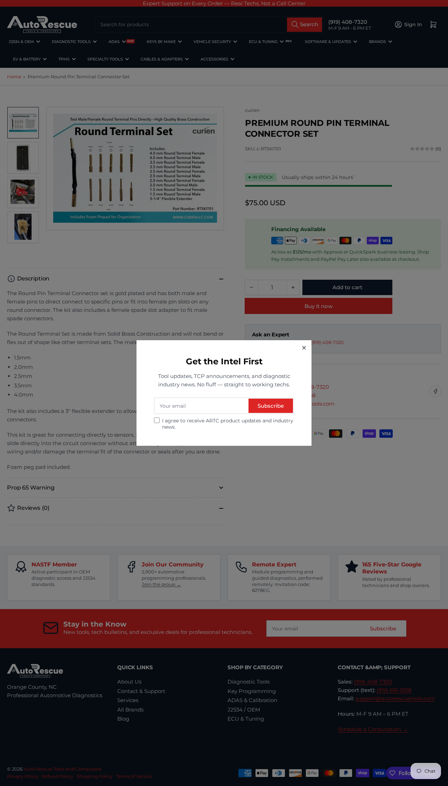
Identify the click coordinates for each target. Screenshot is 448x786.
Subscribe (271, 405)
